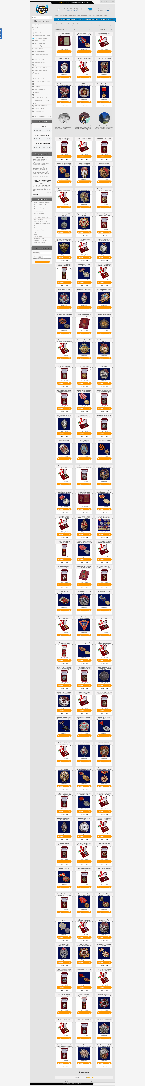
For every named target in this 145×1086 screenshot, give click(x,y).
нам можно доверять (64, 1081)
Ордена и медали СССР (42, 157)
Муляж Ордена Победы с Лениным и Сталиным (84, 718)
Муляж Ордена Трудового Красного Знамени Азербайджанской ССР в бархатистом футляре (104, 795)
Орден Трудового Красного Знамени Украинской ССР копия (104, 165)
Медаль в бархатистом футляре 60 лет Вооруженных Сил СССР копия (64, 744)
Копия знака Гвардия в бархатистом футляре (104, 542)
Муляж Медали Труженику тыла (64, 315)
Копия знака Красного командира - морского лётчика (64, 946)
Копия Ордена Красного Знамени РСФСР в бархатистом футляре (84, 694)
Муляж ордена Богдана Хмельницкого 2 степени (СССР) (104, 316)
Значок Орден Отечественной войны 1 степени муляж (84, 946)
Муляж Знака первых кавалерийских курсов (104, 239)
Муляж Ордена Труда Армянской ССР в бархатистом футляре (104, 35)
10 (91, 1077)
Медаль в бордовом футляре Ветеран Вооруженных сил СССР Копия (64, 35)
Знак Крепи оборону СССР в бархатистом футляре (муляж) (64, 568)
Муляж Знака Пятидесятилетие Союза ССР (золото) (84, 769)
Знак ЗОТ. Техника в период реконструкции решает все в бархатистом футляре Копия (104, 845)
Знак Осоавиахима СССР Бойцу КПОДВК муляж (104, 1045)
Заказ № (36, 252)
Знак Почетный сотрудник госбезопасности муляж (64, 416)
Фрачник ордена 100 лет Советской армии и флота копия (64, 719)
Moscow (103, 1)
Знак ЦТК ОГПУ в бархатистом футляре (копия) (64, 845)
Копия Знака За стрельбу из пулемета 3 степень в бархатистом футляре (64, 895)
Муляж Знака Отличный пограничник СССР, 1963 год (64, 240)
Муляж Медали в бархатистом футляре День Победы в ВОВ (84, 996)
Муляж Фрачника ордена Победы (104, 290)
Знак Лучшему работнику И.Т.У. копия (104, 365)
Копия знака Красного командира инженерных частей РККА (104, 467)
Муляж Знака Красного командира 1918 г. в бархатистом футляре (84, 669)
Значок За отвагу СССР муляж (64, 214)
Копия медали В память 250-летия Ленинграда (104, 592)
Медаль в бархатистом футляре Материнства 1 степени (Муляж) (64, 794)
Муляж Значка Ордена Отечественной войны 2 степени (104, 996)
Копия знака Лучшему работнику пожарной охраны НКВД (84, 517)
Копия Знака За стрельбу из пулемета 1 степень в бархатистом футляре (104, 140)
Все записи (35, 194)
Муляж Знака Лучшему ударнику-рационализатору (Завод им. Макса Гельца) (84, 593)
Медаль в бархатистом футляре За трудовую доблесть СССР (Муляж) (84, 920)
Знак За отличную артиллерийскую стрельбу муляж (64, 593)
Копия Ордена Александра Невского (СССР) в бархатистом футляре (84, 417)
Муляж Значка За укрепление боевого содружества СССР (64, 870)
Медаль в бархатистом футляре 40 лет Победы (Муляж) (64, 1021)
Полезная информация (90, 1081)
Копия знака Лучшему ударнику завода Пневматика (64, 291)
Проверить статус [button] (41, 262)
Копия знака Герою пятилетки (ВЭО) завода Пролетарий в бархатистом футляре (84, 468)
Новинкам (76, 29)
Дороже (86, 29)
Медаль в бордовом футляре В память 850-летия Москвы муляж (84, 492)
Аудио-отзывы (42, 121)
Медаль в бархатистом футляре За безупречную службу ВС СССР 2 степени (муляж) (104, 644)
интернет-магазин (53, 1081)
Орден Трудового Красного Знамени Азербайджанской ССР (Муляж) (64, 442)
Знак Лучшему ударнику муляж (104, 340)
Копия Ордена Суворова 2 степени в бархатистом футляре (84, 140)
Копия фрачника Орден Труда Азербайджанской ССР (104, 744)
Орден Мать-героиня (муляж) (84, 265)
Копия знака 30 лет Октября (64, 59)
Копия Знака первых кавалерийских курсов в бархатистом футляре (64, 996)
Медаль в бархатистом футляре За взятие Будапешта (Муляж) (64, 618)
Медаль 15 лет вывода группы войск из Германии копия (84, 543)
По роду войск (42, 199)
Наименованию (69, 29)
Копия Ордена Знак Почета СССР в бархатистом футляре (84, 240)
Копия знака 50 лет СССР (84, 969)
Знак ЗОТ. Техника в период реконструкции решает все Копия (84, 85)
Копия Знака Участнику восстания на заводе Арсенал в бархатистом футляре (64, 367)
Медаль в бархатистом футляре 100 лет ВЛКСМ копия (104, 820)
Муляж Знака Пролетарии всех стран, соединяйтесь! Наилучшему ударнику (64, 694)
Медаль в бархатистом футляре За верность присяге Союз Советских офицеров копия (64, 191)
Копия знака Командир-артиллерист (64, 768)
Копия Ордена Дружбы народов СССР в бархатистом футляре (104, 971)
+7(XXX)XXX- (37, 257)
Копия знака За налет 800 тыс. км (84, 340)
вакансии (81, 1081)
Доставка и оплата (77, 2)
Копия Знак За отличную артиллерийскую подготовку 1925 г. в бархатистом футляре (104, 417)
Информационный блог (42, 154)
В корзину (61, 51)
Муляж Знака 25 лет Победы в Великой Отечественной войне (104, 895)
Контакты (86, 2)
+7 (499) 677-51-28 (110, 1)
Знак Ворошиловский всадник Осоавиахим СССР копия (84, 744)
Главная (61, 2)
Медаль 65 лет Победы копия (84, 642)
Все (93, 1077)
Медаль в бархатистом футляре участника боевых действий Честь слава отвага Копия (64, 644)
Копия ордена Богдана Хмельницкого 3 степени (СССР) (104, 669)
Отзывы (67, 2)
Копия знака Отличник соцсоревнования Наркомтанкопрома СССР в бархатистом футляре (84, 367)
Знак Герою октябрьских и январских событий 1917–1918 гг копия (104, 1021)
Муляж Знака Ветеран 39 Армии (84, 214)
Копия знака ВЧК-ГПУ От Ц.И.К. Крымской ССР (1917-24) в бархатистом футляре (104, 568)
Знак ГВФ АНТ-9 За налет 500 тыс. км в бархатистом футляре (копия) (64, 669)
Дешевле (81, 29)
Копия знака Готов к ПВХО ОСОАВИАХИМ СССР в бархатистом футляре (84, 1021)
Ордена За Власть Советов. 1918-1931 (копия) (84, 441)
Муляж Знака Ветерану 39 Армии (104, 945)
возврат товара (74, 1081)
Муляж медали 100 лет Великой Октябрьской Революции (84, 895)
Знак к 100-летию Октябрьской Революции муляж (84, 1046)
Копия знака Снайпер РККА (84, 819)
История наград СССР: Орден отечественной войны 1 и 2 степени (42, 182)
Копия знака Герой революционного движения (104, 920)
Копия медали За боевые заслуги (64, 919)
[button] (50, 17)
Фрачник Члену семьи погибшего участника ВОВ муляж (104, 769)
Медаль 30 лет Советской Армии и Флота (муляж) (84, 391)
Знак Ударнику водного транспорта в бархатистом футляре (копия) (64, 971)
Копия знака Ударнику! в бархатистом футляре (104, 214)
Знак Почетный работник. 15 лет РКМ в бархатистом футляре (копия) (104, 392)
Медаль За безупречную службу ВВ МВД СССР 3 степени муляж (64, 165)
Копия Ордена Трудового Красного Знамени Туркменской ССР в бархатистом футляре (64, 518)
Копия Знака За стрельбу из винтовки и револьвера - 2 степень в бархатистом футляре (64, 1047)
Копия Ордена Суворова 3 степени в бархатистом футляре (104, 870)
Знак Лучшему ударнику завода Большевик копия (64, 84)
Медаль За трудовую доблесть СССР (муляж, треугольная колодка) (104, 719)
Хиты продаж (92, 29)
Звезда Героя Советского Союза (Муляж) (104, 84)
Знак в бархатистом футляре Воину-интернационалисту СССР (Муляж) (64, 543)
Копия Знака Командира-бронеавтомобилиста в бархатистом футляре (104, 190)
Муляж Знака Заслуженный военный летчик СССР (64, 492)
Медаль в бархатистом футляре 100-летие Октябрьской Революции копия (84, 60)
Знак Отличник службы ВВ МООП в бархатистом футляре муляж (84, 870)
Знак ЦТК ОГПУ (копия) (104, 58)
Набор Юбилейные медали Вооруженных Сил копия (104, 517)
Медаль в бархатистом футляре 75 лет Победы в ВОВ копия (84, 845)
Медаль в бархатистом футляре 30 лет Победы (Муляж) (104, 266)
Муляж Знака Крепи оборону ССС (84, 164)
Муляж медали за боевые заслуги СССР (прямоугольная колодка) (84, 794)
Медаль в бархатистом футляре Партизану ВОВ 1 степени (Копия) (64, 341)
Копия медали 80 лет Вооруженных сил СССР (84, 34)
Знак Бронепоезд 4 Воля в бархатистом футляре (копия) (104, 694)
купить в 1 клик (64, 54)
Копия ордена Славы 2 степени (104, 441)
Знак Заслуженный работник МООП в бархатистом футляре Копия (64, 140)
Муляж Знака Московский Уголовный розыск (84, 617)
